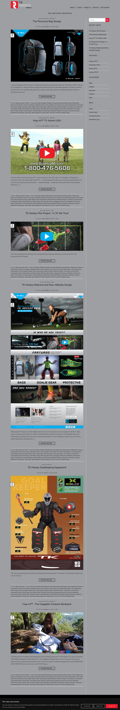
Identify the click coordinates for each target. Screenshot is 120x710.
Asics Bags (38, 103)
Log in (91, 109)
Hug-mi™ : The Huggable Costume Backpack (46, 604)
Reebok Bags (46, 111)
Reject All (99, 706)
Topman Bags (45, 113)
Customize (87, 706)
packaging (56, 109)
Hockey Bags (42, 107)
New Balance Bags (35, 109)
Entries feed (93, 112)
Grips (37, 107)
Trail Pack (57, 113)
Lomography (14, 109)
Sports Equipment (36, 113)
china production (49, 105)
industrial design (51, 107)
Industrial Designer (61, 107)
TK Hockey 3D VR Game (97, 31)
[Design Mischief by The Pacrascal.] (21, 4)
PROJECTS (87, 7)
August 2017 (93, 61)
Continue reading (47, 96)
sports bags (28, 113)
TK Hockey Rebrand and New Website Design (47, 284)
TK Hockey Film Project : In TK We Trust (47, 213)
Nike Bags (43, 109)
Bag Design (60, 103)
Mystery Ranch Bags (23, 109)
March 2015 (93, 68)
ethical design (18, 107)
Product (52, 18)
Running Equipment (16, 596)
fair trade (24, 107)
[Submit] (107, 20)
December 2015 (94, 65)
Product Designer (27, 111)
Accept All (112, 706)
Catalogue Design (40, 105)
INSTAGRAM (104, 7)
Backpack (43, 103)
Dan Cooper (58, 105)
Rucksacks (71, 111)
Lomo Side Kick (78, 107)
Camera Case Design (29, 105)
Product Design (18, 111)
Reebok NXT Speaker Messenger (59, 111)
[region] (60, 704)
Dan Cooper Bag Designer (69, 105)
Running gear (20, 113)
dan (57, 26)
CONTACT (95, 7)
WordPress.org (94, 119)
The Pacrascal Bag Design (47, 21)
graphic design (31, 107)
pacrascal (45, 18)
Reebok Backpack (37, 111)
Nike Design (50, 109)
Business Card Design (17, 105)
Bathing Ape (75, 103)
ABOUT (72, 7)
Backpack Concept (52, 103)
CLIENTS (79, 7)
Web (52, 210)
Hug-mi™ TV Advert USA (47, 120)
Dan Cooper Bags (76, 269)
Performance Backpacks (66, 109)
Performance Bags (16, 594)
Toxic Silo (52, 113)
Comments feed (94, 116)
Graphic (91, 87)
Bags (40, 18)
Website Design (65, 113)
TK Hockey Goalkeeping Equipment (47, 467)
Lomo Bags (70, 107)
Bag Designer (68, 103)
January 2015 (93, 72)
